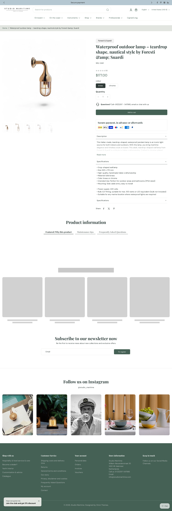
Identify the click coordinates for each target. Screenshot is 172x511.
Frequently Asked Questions (53, 482)
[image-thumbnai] (7, 128)
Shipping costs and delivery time (52, 462)
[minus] (98, 97)
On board (38, 18)
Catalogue (6, 476)
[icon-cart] (136, 9)
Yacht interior (8, 468)
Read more (101, 155)
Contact (44, 490)
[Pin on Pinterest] (114, 208)
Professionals (114, 18)
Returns (44, 467)
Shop (87, 18)
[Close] (38, 501)
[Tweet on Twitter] (108, 208)
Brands (99, 18)
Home (4, 28)
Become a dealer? (9, 465)
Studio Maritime (77, 505)
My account (46, 486)
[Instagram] (164, 2)
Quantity (100, 91)
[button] (131, 112)
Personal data (80, 461)
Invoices (78, 468)
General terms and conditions (53, 471)
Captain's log (132, 18)
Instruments (72, 18)
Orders (78, 465)
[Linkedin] (168, 2)
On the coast (54, 18)
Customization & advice (12, 472)
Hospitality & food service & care (16, 461)
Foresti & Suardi (105, 41)
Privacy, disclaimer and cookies (54, 479)
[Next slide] (152, 2)
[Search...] (107, 9)
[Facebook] (157, 2)
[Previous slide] (4, 2)
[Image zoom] (44, 80)
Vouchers (79, 472)
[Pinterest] (161, 2)
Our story (45, 475)
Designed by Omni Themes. (96, 505)
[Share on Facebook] (103, 208)
